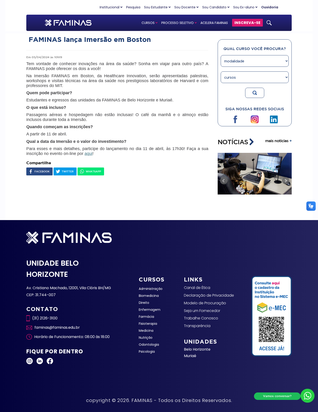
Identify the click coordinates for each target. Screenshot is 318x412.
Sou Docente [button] (185, 7)
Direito (144, 302)
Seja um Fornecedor (202, 310)
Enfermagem (149, 309)
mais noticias (278, 140)
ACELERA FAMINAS (214, 22)
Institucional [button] (110, 7)
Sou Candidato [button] (214, 7)
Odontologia (149, 344)
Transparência (197, 325)
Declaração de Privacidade (209, 295)
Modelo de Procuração (205, 303)
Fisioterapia (148, 323)
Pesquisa (133, 7)
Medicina (146, 330)
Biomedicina (149, 295)
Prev (223, 180)
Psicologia (147, 351)
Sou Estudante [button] (156, 7)
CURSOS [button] (149, 22)
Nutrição (145, 337)
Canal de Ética (197, 287)
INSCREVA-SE (247, 22)
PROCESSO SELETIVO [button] (178, 22)
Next (285, 180)
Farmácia (146, 316)
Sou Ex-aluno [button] (244, 7)
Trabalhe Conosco (201, 318)
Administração (150, 288)
